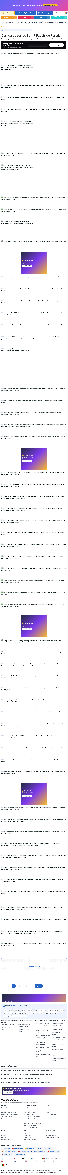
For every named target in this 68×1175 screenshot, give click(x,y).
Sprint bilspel (30, 1148)
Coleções (3, 1110)
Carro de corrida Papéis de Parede (42, 1031)
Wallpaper (26, 1158)
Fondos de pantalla (8, 1161)
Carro (35, 1010)
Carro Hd (27, 1013)
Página (55, 986)
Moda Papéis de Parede (30, 1121)
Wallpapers (18, 1158)
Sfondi (58, 1158)
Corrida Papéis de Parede (43, 1035)
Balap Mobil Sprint (54, 1151)
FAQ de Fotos (27, 1137)
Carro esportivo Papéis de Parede (43, 1055)
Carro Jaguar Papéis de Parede (42, 1050)
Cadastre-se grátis (46, 13)
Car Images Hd (42, 1010)
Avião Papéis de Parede (30, 1112)
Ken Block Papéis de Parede (57, 1045)
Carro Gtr (33, 1013)
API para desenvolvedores (52, 1137)
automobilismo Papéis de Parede (59, 1033)
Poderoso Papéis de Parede (23, 1030)
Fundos (24, 17)
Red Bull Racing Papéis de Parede (43, 1038)
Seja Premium (9, 13)
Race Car (17, 1010)
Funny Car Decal (19, 1013)
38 (32, 986)
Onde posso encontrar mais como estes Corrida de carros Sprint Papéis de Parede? (27, 1070)
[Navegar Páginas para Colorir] (65, 17)
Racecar (11, 1010)
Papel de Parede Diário (7, 1118)
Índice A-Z (4, 1107)
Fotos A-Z (4, 1137)
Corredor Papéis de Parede (57, 1050)
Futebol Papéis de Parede (30, 1127)
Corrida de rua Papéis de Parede (59, 1059)
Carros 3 (11, 1013)
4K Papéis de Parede (29, 1114)
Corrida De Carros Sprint (50, 1013)
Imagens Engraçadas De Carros (19, 1016)
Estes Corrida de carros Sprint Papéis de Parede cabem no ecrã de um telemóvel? (27, 1082)
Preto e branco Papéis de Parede (42, 1027)
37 (28, 986)
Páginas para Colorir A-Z (7, 1139)
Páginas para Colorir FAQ (30, 1139)
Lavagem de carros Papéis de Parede (57, 1024)
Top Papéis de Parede (7, 1116)
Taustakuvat (58, 1161)
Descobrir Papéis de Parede (8, 1112)
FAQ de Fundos (27, 1135)
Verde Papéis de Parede (30, 1107)
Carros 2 (6, 1013)
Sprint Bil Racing (8, 1154)
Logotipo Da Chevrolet (53, 1010)
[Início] (1, 26)
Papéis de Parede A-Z (7, 1133)
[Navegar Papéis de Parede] (15, 17)
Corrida (5, 1010)
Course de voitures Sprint (39, 1151)
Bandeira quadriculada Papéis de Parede (24, 1025)
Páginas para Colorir (57, 17)
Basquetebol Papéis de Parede (32, 1116)
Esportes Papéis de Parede (7, 1028)
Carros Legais (7, 1016)
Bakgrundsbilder (36, 1158)
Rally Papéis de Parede (58, 1037)
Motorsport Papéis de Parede (58, 1054)
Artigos (3, 1121)
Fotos (40, 17)
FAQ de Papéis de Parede (30, 1133)
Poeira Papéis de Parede (8, 1024)
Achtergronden (20, 1161)
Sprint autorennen (18, 1148)
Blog (47, 1133)
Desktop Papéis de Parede (31, 1118)
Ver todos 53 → (32, 1016)
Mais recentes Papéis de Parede (9, 1114)
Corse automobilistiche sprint (45, 1148)
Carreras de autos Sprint (10, 1151)
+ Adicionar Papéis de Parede (25, 13)
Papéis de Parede (8, 17)
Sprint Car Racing (24, 1151)
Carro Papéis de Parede (42, 1047)
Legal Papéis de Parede (42, 1023)
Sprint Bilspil (7, 1148)
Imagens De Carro (16, 1006)
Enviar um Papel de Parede (53, 1135)
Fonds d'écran (30, 1161)
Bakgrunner (49, 1161)
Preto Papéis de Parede (30, 1125)
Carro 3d (62, 1010)
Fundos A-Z (4, 1135)
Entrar (59, 13)
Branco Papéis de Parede (30, 1110)
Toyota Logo (29, 1010)
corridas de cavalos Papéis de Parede (57, 1028)
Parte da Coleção (18, 30)
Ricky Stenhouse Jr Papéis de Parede (41, 1043)
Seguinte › (38, 986)
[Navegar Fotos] (48, 17)
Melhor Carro (40, 1013)
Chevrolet (23, 1010)
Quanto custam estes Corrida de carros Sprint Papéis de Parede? (22, 1078)
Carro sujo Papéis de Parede (57, 1040)
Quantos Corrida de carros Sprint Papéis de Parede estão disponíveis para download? (28, 1074)
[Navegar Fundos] (32, 17)
